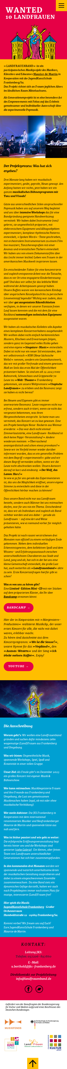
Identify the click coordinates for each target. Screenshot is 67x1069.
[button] (33, 1008)
